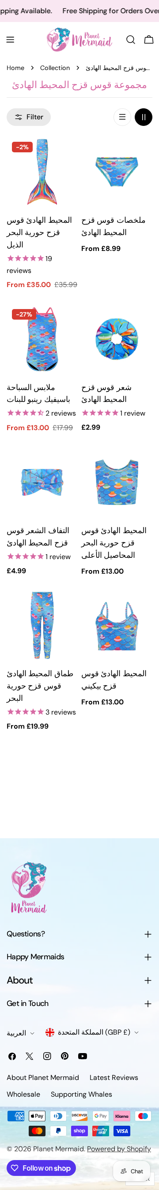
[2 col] (143, 117)
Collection (55, 68)
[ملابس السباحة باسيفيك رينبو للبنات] (42, 339)
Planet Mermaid (58, 1148)
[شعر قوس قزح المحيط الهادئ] (116, 339)
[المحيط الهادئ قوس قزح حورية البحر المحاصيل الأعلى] (116, 482)
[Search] (131, 39)
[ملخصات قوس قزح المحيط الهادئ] (116, 171)
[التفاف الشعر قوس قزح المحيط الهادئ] (42, 482)
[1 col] (122, 117)
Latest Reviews (114, 1077)
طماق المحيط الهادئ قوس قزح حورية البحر (40, 686)
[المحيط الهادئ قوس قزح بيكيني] (116, 625)
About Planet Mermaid (43, 1077)
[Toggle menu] (10, 39)
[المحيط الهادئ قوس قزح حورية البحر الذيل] (42, 171)
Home (15, 68)
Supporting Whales (81, 1094)
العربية (16, 1033)
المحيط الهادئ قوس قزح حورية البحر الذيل (39, 232)
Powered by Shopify (119, 1148)
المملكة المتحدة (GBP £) (94, 1032)
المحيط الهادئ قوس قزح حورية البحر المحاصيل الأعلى (114, 542)
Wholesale (23, 1094)
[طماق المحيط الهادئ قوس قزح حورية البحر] (42, 625)
